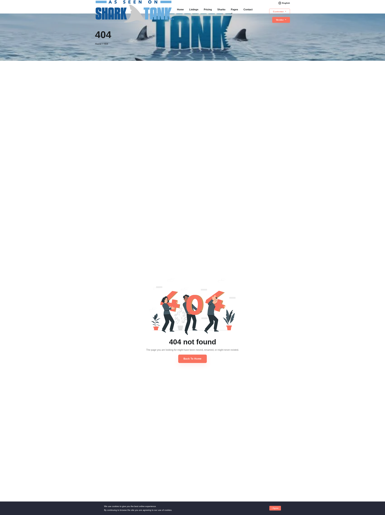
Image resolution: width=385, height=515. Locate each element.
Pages (234, 9)
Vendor (280, 20)
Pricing (208, 9)
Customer (278, 11)
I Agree (275, 508)
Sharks (221, 9)
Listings (193, 9)
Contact (248, 9)
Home (180, 9)
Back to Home (192, 358)
